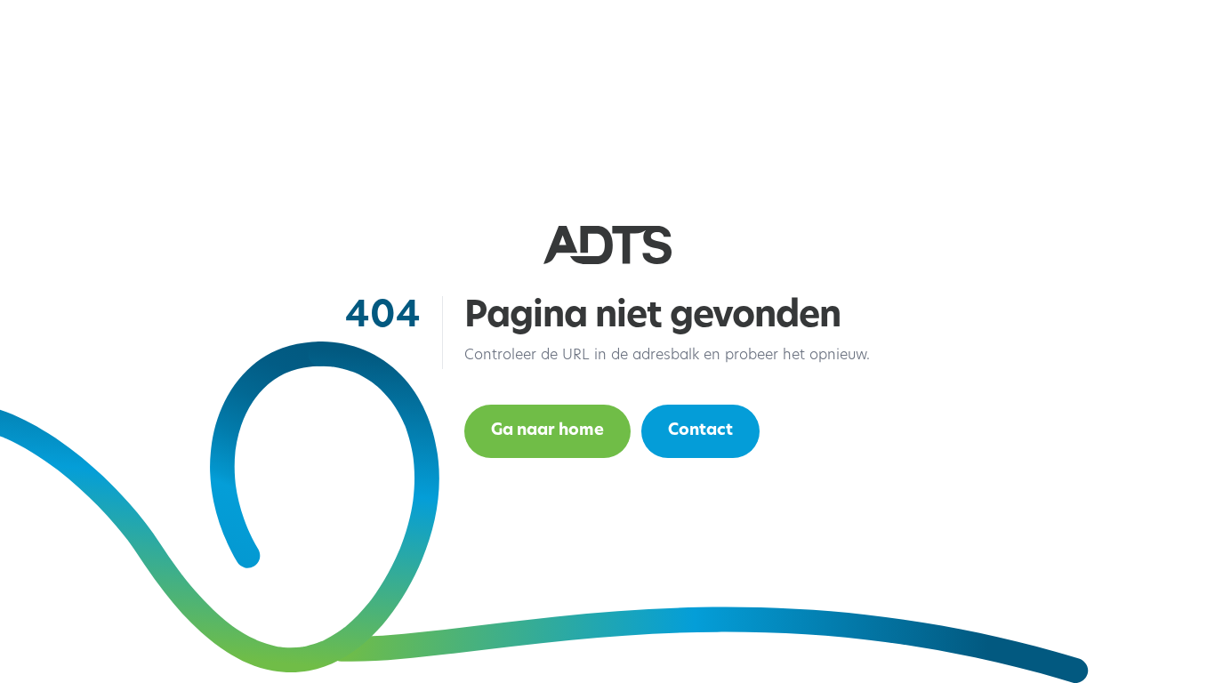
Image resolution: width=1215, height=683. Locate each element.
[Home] (607, 245)
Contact (700, 431)
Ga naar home (547, 431)
